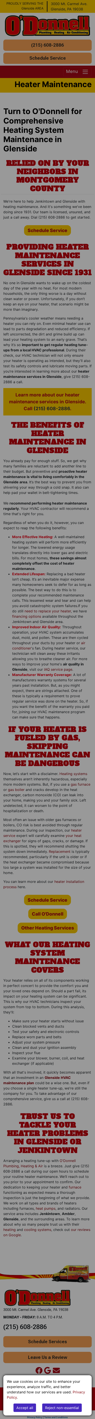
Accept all (24, 1408)
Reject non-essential (62, 1408)
